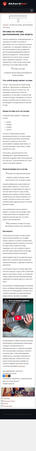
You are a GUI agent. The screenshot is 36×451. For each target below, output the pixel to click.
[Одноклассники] (6, 376)
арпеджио (21, 366)
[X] (9, 376)
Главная (5, 25)
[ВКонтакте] (4, 376)
